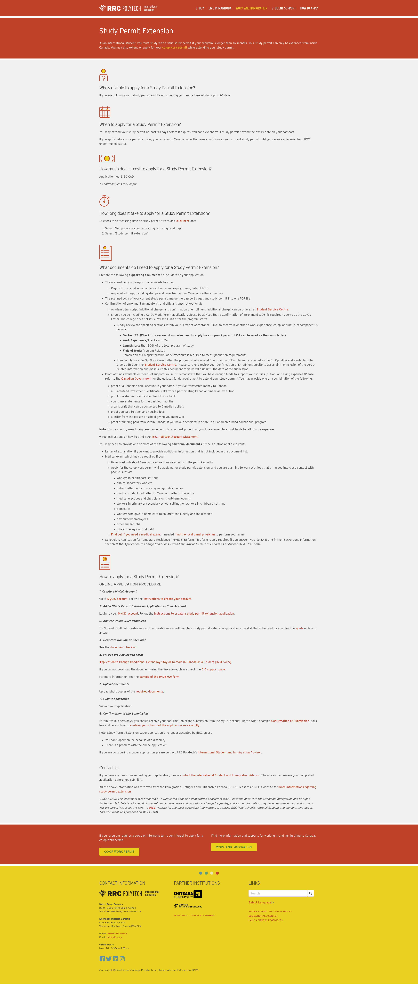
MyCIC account (117, 599)
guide (299, 628)
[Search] (310, 893)
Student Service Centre (272, 309)
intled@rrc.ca (114, 937)
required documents (149, 691)
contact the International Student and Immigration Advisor (220, 775)
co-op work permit (174, 47)
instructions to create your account (167, 599)
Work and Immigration (251, 8)
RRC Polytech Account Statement (175, 436)
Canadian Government (136, 378)
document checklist (123, 647)
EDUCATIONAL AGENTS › (263, 915)
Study (200, 8)
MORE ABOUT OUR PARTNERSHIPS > (195, 915)
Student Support (284, 8)
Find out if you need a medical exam (135, 534)
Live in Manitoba (220, 8)
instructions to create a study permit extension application (194, 613)
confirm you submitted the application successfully (164, 725)
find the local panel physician (195, 534)
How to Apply (309, 8)
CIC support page (213, 669)
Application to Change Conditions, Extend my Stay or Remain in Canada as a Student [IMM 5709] (165, 662)
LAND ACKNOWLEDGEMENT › (265, 920)
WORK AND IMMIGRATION (234, 847)
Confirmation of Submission (290, 721)
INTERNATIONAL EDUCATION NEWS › (270, 911)
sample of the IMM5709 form (159, 676)
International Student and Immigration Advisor (229, 752)
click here (183, 221)
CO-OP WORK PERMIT (119, 851)
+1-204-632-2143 (117, 933)
